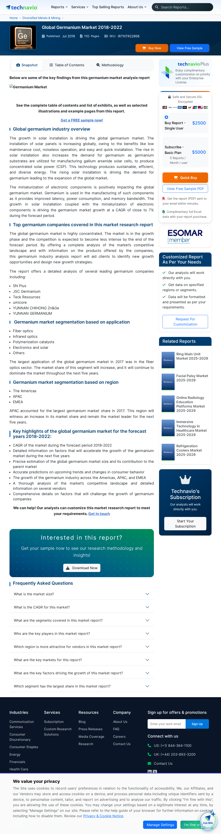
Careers (119, 736)
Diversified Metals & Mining (41, 18)
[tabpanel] (81, 300)
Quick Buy (188, 177)
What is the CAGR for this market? (42, 607)
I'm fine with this (197, 825)
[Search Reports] (156, 7)
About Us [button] (135, 7)
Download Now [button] (84, 568)
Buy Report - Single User (175, 126)
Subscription (54, 722)
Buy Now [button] (154, 48)
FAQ (116, 729)
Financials (17, 762)
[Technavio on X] (155, 772)
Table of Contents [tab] (69, 65)
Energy (14, 754)
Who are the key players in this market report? (52, 633)
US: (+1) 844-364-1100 (172, 745)
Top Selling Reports (108, 7)
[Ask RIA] (208, 821)
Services (78, 7)
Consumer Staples (23, 747)
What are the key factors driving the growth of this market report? (68, 673)
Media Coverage (91, 736)
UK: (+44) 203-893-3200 (174, 754)
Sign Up (197, 724)
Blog (82, 722)
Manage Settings (160, 825)
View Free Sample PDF (185, 188)
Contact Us (122, 744)
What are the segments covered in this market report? (58, 620)
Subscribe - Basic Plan (174, 150)
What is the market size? (34, 594)
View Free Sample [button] (189, 48)
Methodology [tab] (113, 65)
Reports (57, 7)
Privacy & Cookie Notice (103, 816)
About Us (120, 722)
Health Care (18, 769)
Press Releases (91, 729)
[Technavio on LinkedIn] (150, 772)
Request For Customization (185, 321)
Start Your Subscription (185, 523)
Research (86, 744)
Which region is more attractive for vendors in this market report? (68, 646)
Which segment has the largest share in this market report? (62, 686)
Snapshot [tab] (30, 65)
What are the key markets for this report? (48, 660)
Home (13, 18)
